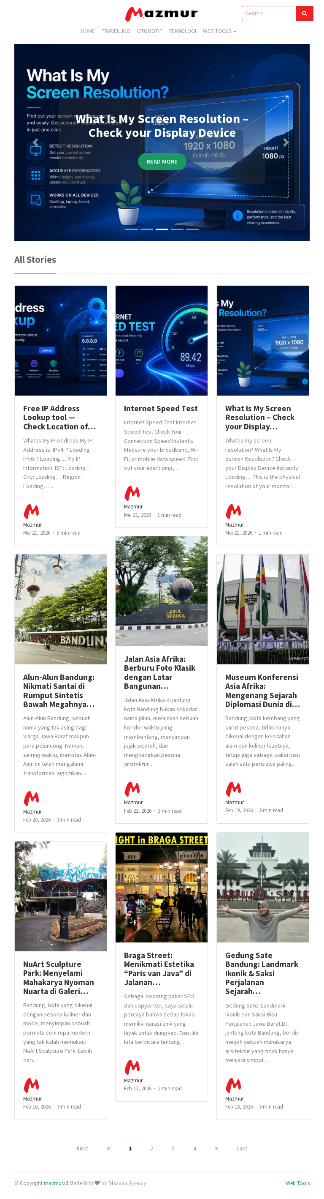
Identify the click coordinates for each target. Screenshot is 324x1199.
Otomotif (149, 31)
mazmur (32, 524)
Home (88, 31)
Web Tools (217, 31)
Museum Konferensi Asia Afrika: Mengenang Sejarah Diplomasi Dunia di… (262, 690)
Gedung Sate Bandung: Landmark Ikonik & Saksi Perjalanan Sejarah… (261, 973)
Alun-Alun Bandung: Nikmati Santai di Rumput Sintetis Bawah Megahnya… (58, 690)
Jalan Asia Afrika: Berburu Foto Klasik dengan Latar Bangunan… (159, 672)
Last (242, 1148)
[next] (216, 1148)
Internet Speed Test (161, 408)
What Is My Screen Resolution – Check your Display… (259, 417)
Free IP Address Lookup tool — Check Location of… (59, 417)
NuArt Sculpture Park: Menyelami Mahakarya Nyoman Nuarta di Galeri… (58, 977)
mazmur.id (56, 1183)
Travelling (116, 31)
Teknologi (182, 31)
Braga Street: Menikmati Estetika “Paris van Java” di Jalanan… (159, 968)
